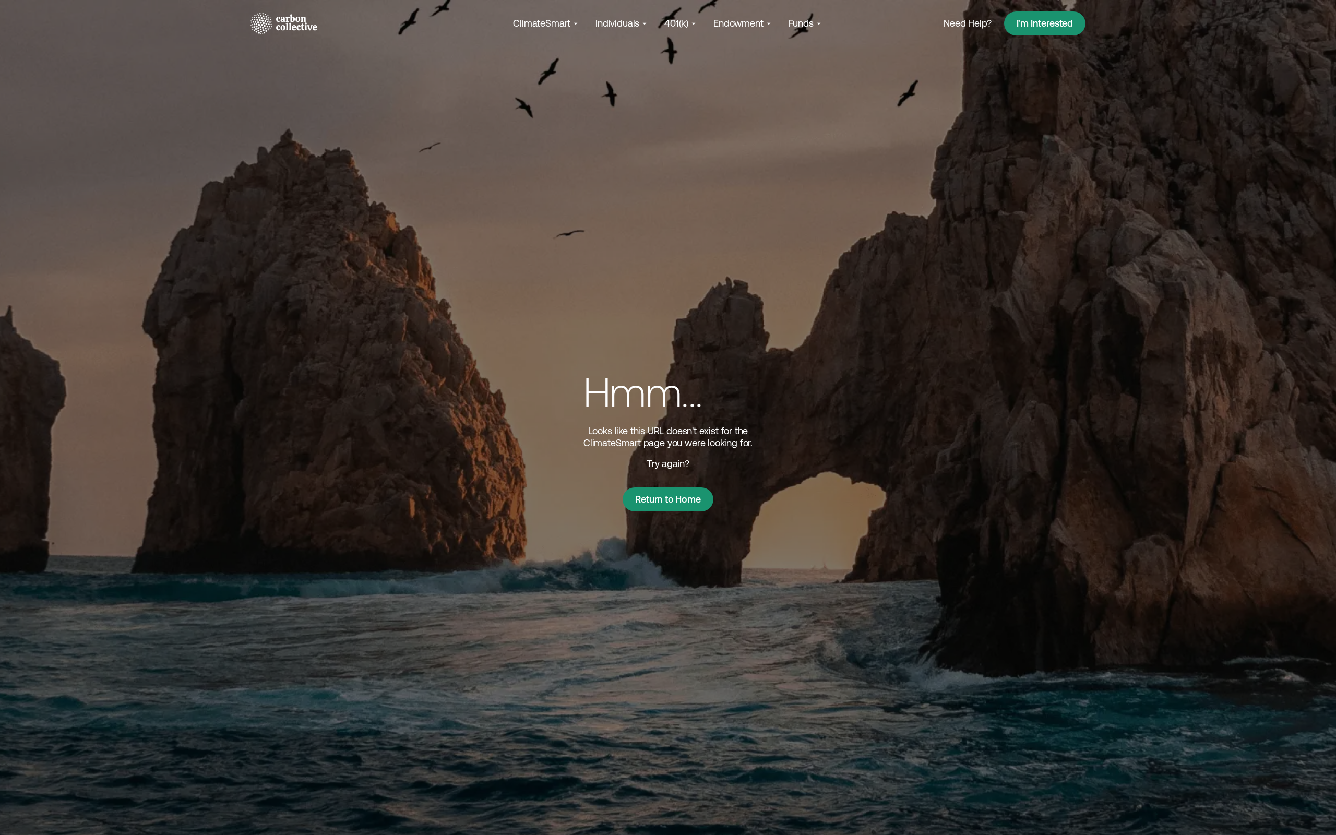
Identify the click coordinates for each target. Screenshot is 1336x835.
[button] (546, 23)
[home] (283, 23)
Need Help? (967, 23)
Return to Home (667, 499)
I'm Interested (1045, 23)
